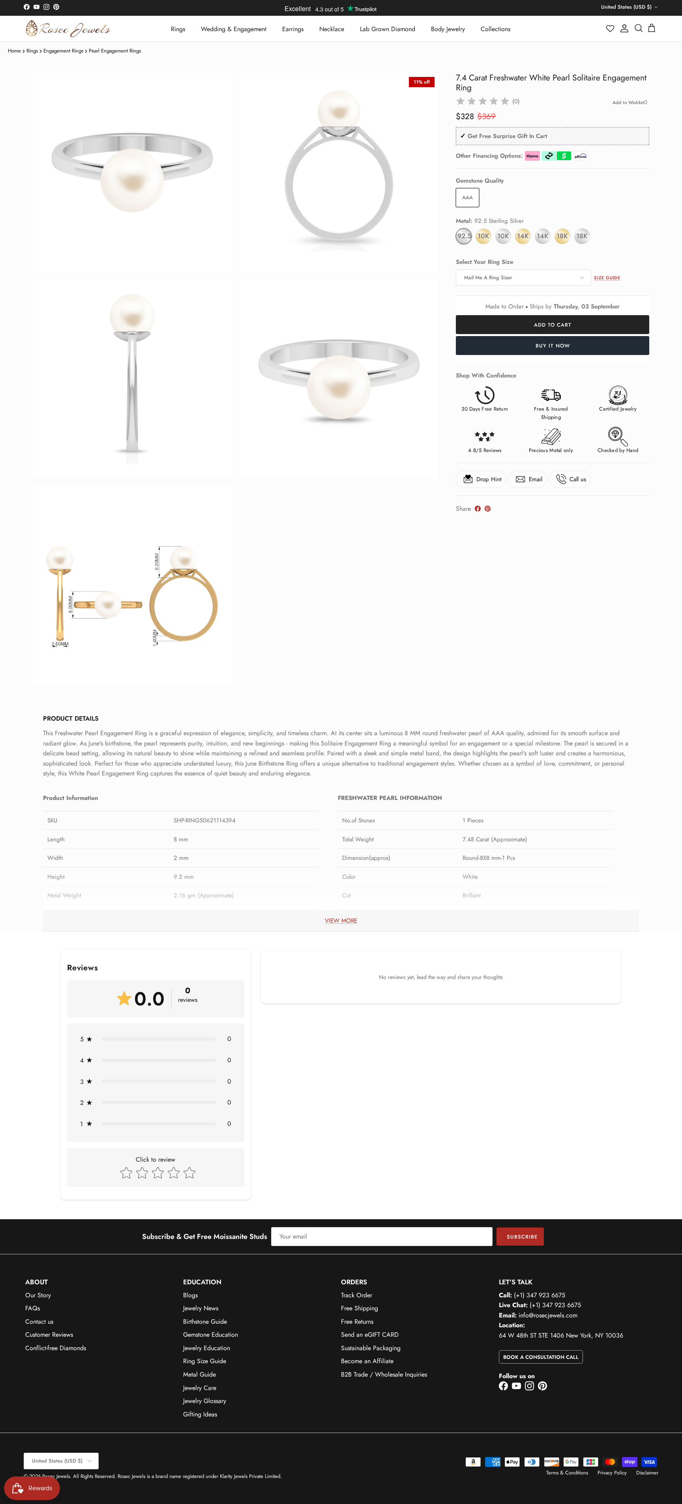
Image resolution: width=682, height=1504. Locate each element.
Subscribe (522, 1237)
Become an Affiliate (367, 1361)
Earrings (293, 29)
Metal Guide (199, 1374)
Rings (178, 29)
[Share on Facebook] (478, 509)
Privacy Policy (612, 1472)
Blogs (190, 1295)
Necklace (331, 29)
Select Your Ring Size (484, 262)
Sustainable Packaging (371, 1348)
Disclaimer (647, 1472)
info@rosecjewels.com (548, 1315)
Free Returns (357, 1321)
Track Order (356, 1295)
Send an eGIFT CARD (370, 1334)
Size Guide (607, 278)
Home (14, 50)
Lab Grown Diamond (387, 29)
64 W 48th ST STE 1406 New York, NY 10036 (561, 1335)
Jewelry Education (206, 1348)
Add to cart (552, 325)
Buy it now (553, 345)
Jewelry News (200, 1308)
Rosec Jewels (56, 1476)
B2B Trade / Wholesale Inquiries (384, 1374)
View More (341, 920)
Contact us (39, 1321)
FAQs (32, 1308)
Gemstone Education (210, 1334)
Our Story (38, 1295)
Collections (495, 29)
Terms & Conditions (567, 1472)
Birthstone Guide (205, 1321)
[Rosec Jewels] (68, 28)
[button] (610, 28)
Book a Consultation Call (541, 1357)
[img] (483, 101)
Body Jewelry (448, 29)
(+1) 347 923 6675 (539, 1295)
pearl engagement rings (115, 50)
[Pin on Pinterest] (488, 509)
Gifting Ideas (200, 1414)
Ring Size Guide (204, 1361)
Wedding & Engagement (233, 29)
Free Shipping (359, 1308)
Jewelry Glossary (204, 1400)
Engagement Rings (63, 50)
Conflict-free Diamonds (55, 1348)
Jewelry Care (199, 1387)
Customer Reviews (49, 1334)
